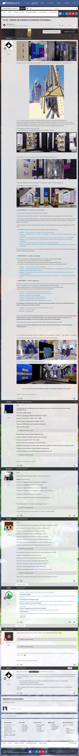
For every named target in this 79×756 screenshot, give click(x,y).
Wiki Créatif (24, 726)
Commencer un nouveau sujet (51, 31)
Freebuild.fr (70, 724)
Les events (39, 728)
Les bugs (39, 729)
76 (9, 484)
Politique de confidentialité (13, 752)
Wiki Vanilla (24, 729)
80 (9, 645)
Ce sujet (71, 8)
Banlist (66, 3)
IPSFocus (11, 751)
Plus (74, 3)
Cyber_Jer (11, 24)
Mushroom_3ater (8, 629)
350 (9, 417)
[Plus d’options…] (75, 38)
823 (9, 54)
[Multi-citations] (18, 398)
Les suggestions (40, 731)
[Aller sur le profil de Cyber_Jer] (4, 25)
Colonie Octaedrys (23, 26)
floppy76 (9, 588)
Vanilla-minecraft (55, 726)
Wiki (43, 3)
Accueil (27, 3)
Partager (62, 25)
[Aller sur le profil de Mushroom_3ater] (9, 636)
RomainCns (9, 468)
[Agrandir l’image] (47, 50)
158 (9, 604)
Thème (4, 752)
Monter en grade (40, 724)
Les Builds (51, 3)
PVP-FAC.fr (53, 729)
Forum (35, 3)
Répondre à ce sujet (70, 31)
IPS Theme (5, 751)
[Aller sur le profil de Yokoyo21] (9, 409)
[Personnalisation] (27, 8)
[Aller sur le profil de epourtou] (9, 526)
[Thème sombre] (30, 8)
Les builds (39, 726)
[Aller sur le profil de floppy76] (9, 595)
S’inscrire (22, 8)
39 (9, 535)
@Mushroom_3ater (34, 671)
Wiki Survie (24, 724)
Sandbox (53, 724)
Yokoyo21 (8, 401)
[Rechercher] (76, 8)
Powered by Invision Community (62, 752)
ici (73, 730)
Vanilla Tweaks (54, 728)
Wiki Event (24, 731)
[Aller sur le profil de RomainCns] (9, 476)
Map (59, 3)
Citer (21, 398)
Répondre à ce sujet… (16, 708)
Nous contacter (24, 752)
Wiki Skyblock (25, 728)
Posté (22, 38)
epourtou (9, 518)
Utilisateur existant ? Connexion (10, 8)
